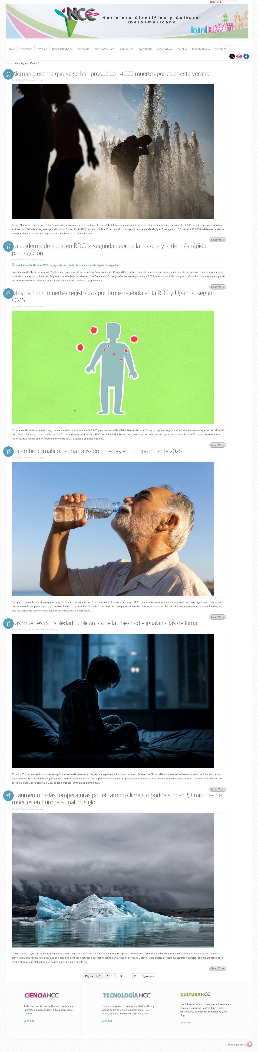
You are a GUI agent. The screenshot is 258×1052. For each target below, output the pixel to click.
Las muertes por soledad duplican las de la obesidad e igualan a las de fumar (105, 623)
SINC (24, 808)
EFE (24, 80)
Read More (217, 239)
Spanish (217, 2)
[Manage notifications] (250, 1044)
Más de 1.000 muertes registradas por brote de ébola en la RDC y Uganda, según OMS (112, 296)
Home (9, 63)
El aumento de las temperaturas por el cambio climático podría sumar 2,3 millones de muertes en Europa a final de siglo (117, 799)
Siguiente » (148, 976)
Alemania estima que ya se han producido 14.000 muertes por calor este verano (110, 73)
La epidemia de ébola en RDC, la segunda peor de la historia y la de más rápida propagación (109, 249)
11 (135, 976)
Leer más (29, 1020)
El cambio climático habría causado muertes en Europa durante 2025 (97, 451)
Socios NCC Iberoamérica (35, 629)
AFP (24, 306)
